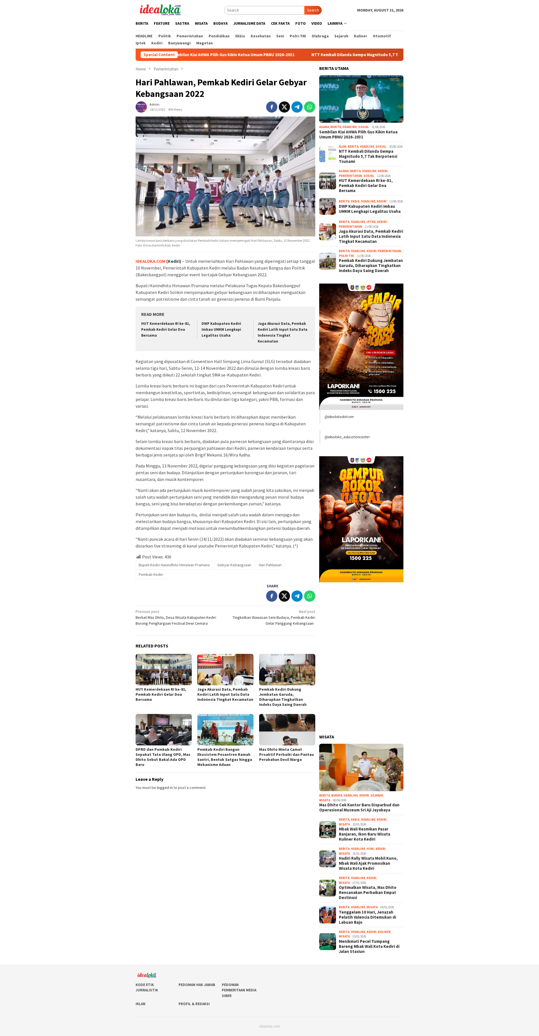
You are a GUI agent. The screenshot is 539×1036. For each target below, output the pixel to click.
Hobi (370, 849)
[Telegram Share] (297, 107)
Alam (342, 147)
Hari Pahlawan (270, 564)
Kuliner (384, 932)
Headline (349, 127)
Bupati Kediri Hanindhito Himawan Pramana (174, 564)
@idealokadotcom (339, 416)
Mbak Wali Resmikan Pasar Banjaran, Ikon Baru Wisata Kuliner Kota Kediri (364, 834)
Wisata (324, 800)
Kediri (383, 171)
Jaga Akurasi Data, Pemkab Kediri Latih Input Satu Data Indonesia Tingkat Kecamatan (225, 694)
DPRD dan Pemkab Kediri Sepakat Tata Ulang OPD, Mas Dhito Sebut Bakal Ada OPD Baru (163, 757)
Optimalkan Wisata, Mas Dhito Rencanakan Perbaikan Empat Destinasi (367, 892)
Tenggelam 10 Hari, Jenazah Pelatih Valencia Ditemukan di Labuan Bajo (367, 917)
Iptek (371, 222)
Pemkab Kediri (151, 574)
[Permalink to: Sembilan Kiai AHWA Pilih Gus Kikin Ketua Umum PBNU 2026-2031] (361, 99)
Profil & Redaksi (194, 1003)
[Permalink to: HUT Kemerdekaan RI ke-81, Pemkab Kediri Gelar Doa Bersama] (164, 669)
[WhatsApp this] (309, 107)
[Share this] (271, 107)
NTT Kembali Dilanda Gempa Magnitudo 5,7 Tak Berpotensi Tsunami (335, 54)
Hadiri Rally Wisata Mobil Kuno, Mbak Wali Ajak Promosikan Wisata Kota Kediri (368, 863)
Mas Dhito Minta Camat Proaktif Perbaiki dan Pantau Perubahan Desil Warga (286, 754)
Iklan (140, 1003)
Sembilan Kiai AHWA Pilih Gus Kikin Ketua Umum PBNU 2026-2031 (191, 54)
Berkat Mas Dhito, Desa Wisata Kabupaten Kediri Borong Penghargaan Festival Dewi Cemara (176, 617)
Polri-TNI (346, 256)
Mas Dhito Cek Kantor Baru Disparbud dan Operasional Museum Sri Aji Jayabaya (359, 807)
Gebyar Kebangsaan (234, 564)
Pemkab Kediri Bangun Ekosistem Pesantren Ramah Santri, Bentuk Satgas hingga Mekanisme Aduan (224, 757)
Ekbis (355, 201)
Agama (324, 127)
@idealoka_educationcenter (347, 436)
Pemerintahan (350, 176)
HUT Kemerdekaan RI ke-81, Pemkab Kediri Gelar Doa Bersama (165, 329)
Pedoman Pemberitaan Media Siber (239, 990)
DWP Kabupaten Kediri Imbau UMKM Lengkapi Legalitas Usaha (221, 329)
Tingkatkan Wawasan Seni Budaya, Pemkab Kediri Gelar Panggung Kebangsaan (274, 617)
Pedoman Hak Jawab (197, 984)
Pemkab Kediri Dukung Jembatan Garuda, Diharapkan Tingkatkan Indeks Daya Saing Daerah (283, 697)
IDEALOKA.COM (150, 261)
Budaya (336, 795)
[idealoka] (160, 9)
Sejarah (377, 795)
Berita (335, 127)
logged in (165, 787)
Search (313, 10)
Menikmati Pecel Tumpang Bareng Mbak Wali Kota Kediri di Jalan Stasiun (369, 946)
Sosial (363, 127)
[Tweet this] (284, 107)
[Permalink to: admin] (141, 106)
